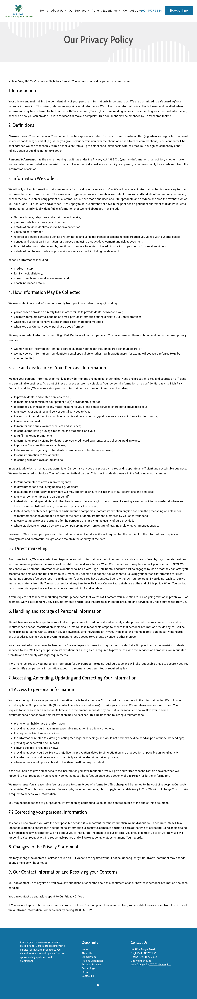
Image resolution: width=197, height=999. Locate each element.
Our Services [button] (78, 11)
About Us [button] (57, 11)
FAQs (85, 972)
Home (44, 11)
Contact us (88, 976)
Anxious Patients (91, 964)
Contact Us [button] (131, 11)
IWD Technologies (160, 964)
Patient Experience (93, 961)
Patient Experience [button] (105, 11)
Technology (88, 968)
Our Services (89, 957)
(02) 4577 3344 (151, 11)
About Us (87, 953)
